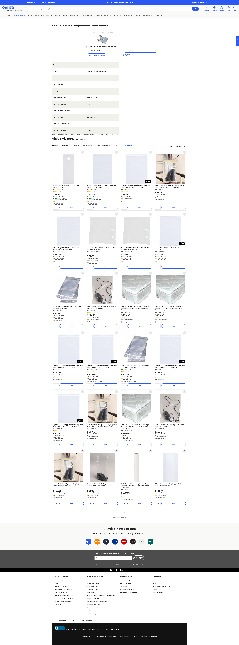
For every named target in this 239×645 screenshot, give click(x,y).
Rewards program (93, 583)
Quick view (67, 178)
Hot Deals (30, 15)
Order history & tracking (62, 580)
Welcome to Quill (158, 580)
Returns (57, 583)
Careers (155, 589)
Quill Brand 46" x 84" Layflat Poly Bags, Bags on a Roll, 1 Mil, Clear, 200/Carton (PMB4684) (135, 485)
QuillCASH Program (93, 586)
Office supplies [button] (87, 15)
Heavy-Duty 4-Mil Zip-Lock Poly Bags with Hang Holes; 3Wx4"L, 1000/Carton (170, 186)
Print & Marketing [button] (72, 15)
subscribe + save (59, 15)
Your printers (124, 586)
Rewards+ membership (94, 580)
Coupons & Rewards (18, 15)
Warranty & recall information (64, 598)
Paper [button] (137, 15)
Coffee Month (47, 15)
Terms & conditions (87, 636)
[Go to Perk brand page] (115, 542)
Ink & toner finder (125, 583)
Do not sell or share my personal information (145, 636)
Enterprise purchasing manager (97, 601)
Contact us (58, 604)
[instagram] (110, 570)
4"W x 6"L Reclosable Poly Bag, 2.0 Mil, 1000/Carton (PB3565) (135, 248)
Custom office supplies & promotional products (102, 595)
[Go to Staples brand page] (124, 542)
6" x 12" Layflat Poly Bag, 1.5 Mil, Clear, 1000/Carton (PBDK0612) (66, 186)
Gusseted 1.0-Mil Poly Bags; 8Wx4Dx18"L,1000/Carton (97, 485)
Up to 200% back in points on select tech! (119, 2)
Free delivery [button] (59, 203)
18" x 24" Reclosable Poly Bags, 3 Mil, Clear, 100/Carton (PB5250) (66, 248)
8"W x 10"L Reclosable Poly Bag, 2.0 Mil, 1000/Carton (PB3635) (101, 248)
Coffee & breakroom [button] (102, 15)
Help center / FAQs (61, 592)
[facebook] (121, 570)
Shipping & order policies (62, 595)
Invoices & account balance (63, 589)
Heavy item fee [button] (128, 322)
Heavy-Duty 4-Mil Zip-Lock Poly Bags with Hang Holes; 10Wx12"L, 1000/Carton (102, 425)
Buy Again (38, 15)
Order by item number (127, 589)
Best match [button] (179, 146)
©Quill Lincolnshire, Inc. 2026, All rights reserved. (78, 629)
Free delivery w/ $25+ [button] (130, 261)
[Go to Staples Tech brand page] (132, 542)
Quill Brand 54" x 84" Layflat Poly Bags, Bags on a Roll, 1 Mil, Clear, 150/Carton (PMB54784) (135, 426)
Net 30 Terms (91, 592)
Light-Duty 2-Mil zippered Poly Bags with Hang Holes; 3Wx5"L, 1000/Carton (68, 425)
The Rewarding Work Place (161, 586)
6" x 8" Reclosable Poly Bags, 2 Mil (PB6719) (167, 248)
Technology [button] (146, 15)
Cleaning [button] (116, 15)
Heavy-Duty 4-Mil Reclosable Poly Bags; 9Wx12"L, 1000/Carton (101, 307)
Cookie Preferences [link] (125, 636)
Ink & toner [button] (127, 15)
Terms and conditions (110, 563)
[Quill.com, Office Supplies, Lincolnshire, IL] (60, 628)
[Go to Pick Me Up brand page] (106, 542)
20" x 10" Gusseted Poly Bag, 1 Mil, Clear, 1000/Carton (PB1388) (169, 485)
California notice (111, 636)
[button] (195, 9)
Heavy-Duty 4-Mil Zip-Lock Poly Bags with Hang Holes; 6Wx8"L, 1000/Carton (68, 485)
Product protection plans (95, 607)
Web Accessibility (158, 592)
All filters (129, 145)
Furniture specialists (93, 604)
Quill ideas (90, 611)
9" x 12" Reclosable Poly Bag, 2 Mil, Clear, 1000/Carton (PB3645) (102, 186)
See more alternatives (97, 55)
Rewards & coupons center (129, 592)
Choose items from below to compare (142, 55)
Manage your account (61, 586)
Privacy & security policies (63, 601)
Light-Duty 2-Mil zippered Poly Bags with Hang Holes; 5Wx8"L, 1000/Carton (68, 366)
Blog (154, 583)
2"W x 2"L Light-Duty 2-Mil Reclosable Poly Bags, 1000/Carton (135, 366)
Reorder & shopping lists (128, 580)
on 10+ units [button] (98, 198)
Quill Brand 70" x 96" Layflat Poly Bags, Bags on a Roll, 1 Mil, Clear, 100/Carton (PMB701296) (169, 308)
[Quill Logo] (8, 8)
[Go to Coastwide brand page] (97, 542)
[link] (82, 152)
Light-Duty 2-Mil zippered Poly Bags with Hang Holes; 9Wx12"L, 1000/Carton (170, 366)
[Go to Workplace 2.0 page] (150, 542)
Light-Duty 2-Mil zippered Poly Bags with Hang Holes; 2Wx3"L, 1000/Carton (102, 366)
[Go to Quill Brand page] (88, 542)
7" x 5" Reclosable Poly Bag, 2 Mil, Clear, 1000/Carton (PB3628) (67, 307)
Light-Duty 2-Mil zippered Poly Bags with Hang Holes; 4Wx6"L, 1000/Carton (136, 186)
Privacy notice (100, 636)
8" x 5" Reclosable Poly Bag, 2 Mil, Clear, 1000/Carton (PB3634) (169, 425)
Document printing (93, 598)
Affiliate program (92, 614)
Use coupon (138, 558)
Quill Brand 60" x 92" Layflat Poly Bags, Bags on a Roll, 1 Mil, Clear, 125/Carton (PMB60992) (135, 308)
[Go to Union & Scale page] (141, 542)
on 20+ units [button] (64, 198)
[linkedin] (116, 570)
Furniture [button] (157, 15)
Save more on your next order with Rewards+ (40, 2)
